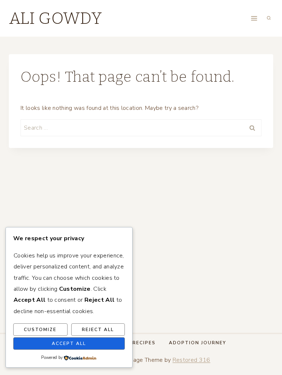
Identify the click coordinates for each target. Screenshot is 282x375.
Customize (40, 330)
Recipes (144, 343)
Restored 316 (191, 360)
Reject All (98, 330)
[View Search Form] (268, 18)
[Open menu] (254, 18)
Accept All (69, 343)
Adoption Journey (197, 343)
